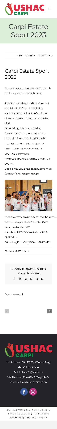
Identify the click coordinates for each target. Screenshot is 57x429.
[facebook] (24, 392)
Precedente (27, 55)
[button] (7, 311)
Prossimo (44, 55)
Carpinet (43, 417)
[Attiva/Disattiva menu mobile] (50, 8)
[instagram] (33, 392)
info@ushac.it (34, 372)
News (26, 251)
